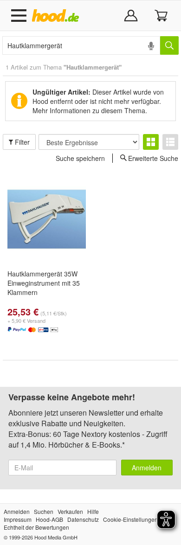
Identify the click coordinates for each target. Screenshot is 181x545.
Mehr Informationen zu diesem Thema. (89, 110)
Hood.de (57, 16)
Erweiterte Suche (153, 158)
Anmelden (147, 467)
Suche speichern (80, 158)
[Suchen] (169, 45)
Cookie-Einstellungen (130, 519)
